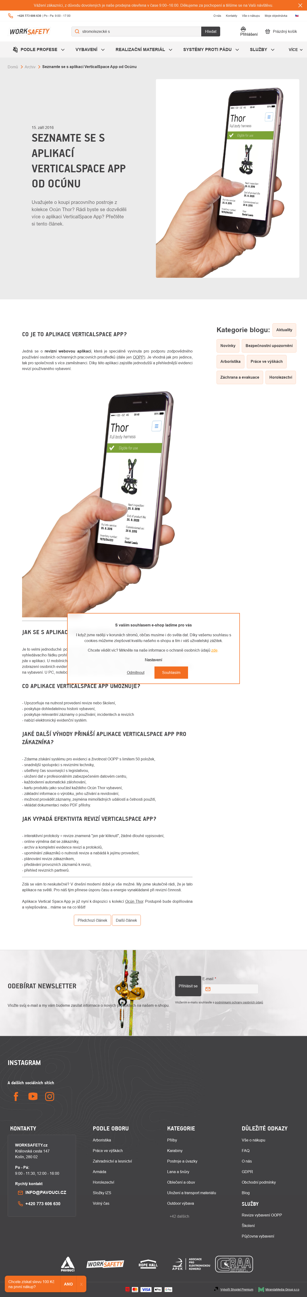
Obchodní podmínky (259, 1182)
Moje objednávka (276, 15)
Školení (248, 1225)
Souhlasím (171, 672)
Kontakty (231, 15)
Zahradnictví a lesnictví (112, 1161)
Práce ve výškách (108, 1150)
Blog (246, 1193)
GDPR (247, 1172)
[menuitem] (39, 49)
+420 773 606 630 (42, 1203)
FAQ (245, 1150)
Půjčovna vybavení (258, 1236)
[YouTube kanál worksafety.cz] (32, 1096)
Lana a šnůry (178, 1172)
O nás (217, 15)
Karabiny (175, 1150)
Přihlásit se (188, 986)
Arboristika (102, 1140)
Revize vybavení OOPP (262, 1215)
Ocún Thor (134, 901)
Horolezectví (103, 1182)
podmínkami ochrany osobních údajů (239, 1002)
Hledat (210, 31)
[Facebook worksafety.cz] (16, 1096)
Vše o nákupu (251, 15)
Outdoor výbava (180, 1203)
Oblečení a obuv (181, 1182)
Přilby (172, 1140)
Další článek (126, 920)
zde (214, 650)
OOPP (138, 357)
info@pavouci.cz (45, 1192)
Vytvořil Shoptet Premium (236, 1289)
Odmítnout (135, 672)
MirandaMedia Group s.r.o (282, 1289)
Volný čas (101, 1203)
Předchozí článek (92, 920)
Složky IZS (102, 1193)
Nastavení (153, 660)
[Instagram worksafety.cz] (49, 1096)
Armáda (99, 1172)
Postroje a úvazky (182, 1161)
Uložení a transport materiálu (191, 1193)
